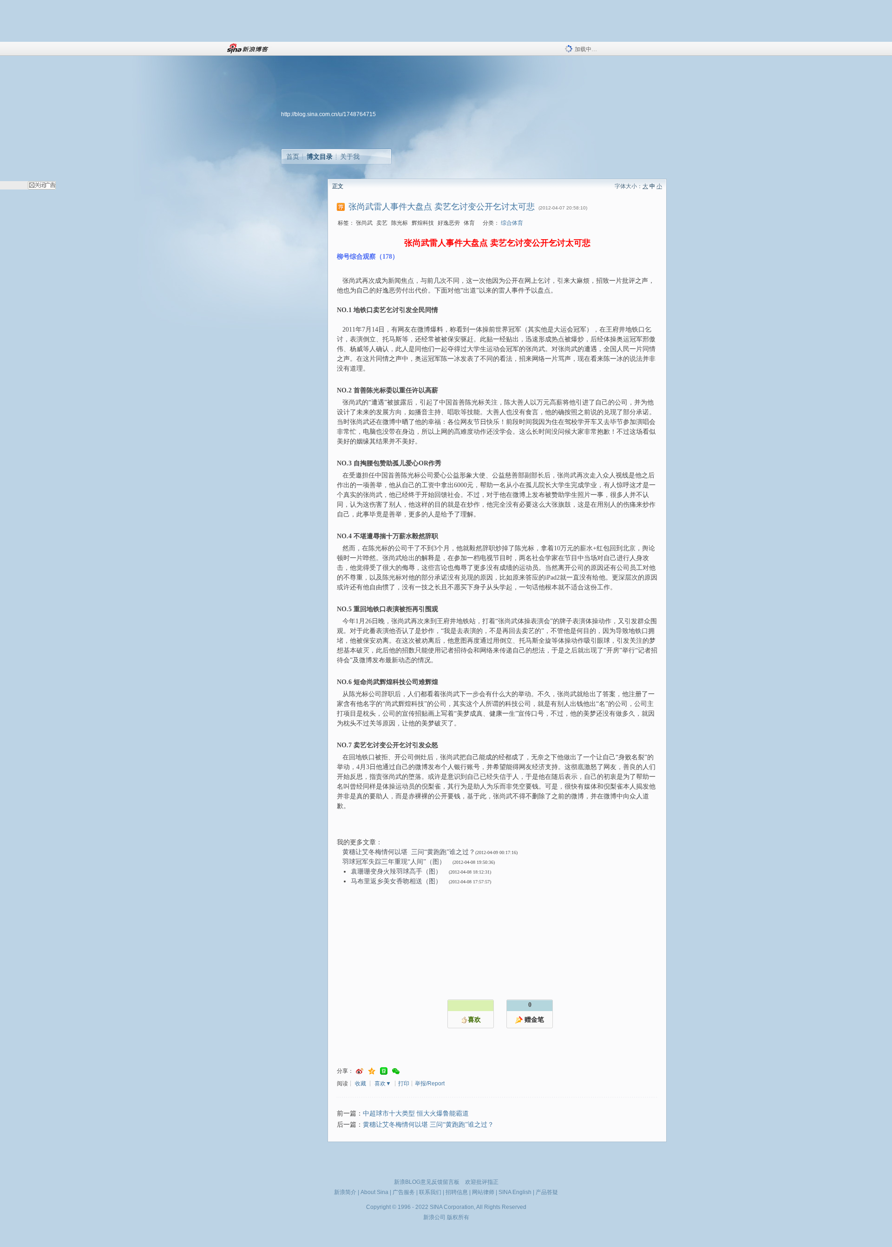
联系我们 (430, 1192)
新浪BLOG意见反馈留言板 (426, 1182)
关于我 (350, 156)
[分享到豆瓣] (383, 1071)
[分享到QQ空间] (371, 1071)
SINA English (514, 1192)
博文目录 (320, 156)
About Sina (374, 1192)
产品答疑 (547, 1192)
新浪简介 (345, 1192)
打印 (403, 1083)
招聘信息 (457, 1192)
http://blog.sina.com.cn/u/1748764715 (328, 114)
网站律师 (483, 1192)
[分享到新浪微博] (359, 1071)
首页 (292, 156)
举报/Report (430, 1083)
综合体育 (512, 223)
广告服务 (404, 1192)
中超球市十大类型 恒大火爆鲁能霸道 (416, 1113)
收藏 (360, 1083)
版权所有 (458, 1217)
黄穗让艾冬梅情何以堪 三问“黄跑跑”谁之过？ (428, 1124)
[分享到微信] (396, 1071)
